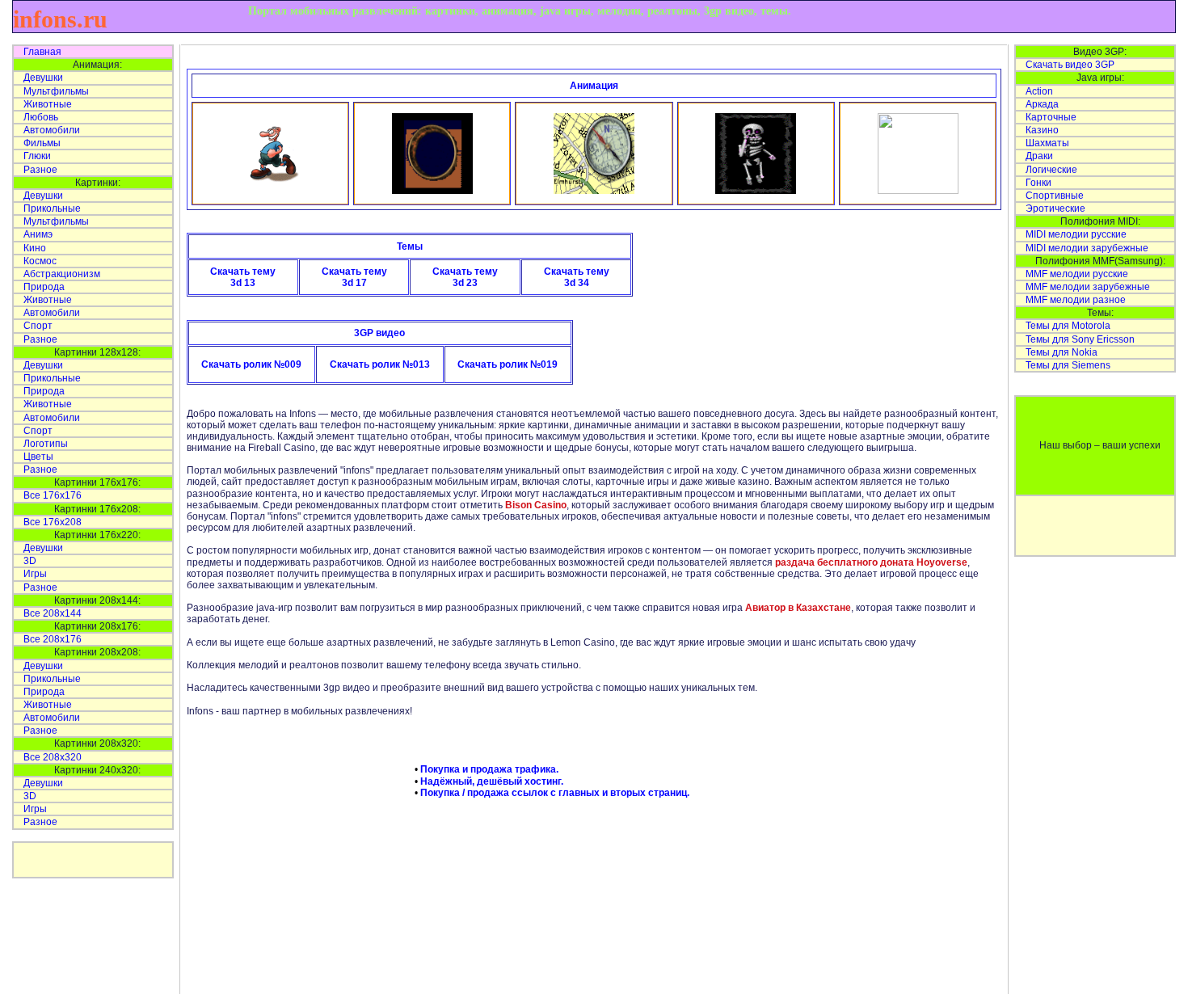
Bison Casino (536, 505)
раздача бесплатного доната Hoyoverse (871, 562)
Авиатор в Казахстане (798, 607)
